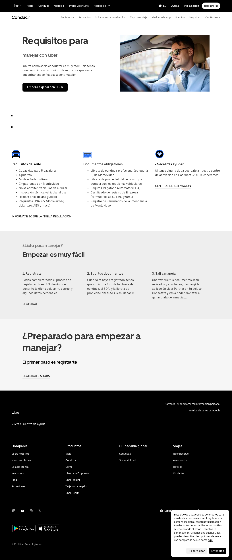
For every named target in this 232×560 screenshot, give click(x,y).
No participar (196, 550)
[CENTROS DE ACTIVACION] (159, 154)
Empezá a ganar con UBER (45, 87)
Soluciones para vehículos (110, 17)
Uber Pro (180, 17)
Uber (16, 5)
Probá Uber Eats (79, 5)
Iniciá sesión (191, 5)
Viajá (30, 5)
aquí (210, 540)
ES (164, 5)
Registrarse (211, 5)
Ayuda (175, 5)
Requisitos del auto (26, 164)
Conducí (43, 5)
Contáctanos (212, 17)
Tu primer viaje (138, 17)
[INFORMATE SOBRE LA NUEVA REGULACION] (16, 154)
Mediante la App (161, 17)
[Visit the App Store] (48, 529)
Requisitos (84, 17)
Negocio (59, 5)
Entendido (217, 550)
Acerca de (100, 5)
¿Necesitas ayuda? (169, 164)
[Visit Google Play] (24, 529)
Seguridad (195, 17)
